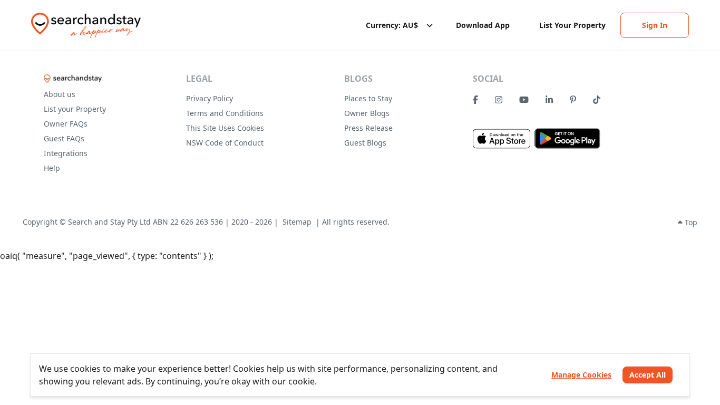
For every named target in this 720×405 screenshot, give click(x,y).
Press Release (368, 128)
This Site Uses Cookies (225, 128)
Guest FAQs (64, 138)
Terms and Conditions (225, 113)
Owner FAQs (65, 124)
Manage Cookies (581, 375)
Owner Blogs (367, 113)
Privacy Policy (209, 98)
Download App (483, 25)
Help (52, 168)
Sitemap (297, 222)
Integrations (65, 153)
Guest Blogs (365, 143)
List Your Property (572, 25)
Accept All (647, 375)
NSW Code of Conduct (225, 143)
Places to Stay (368, 98)
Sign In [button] (654, 25)
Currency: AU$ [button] (392, 25)
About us (59, 94)
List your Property (75, 109)
